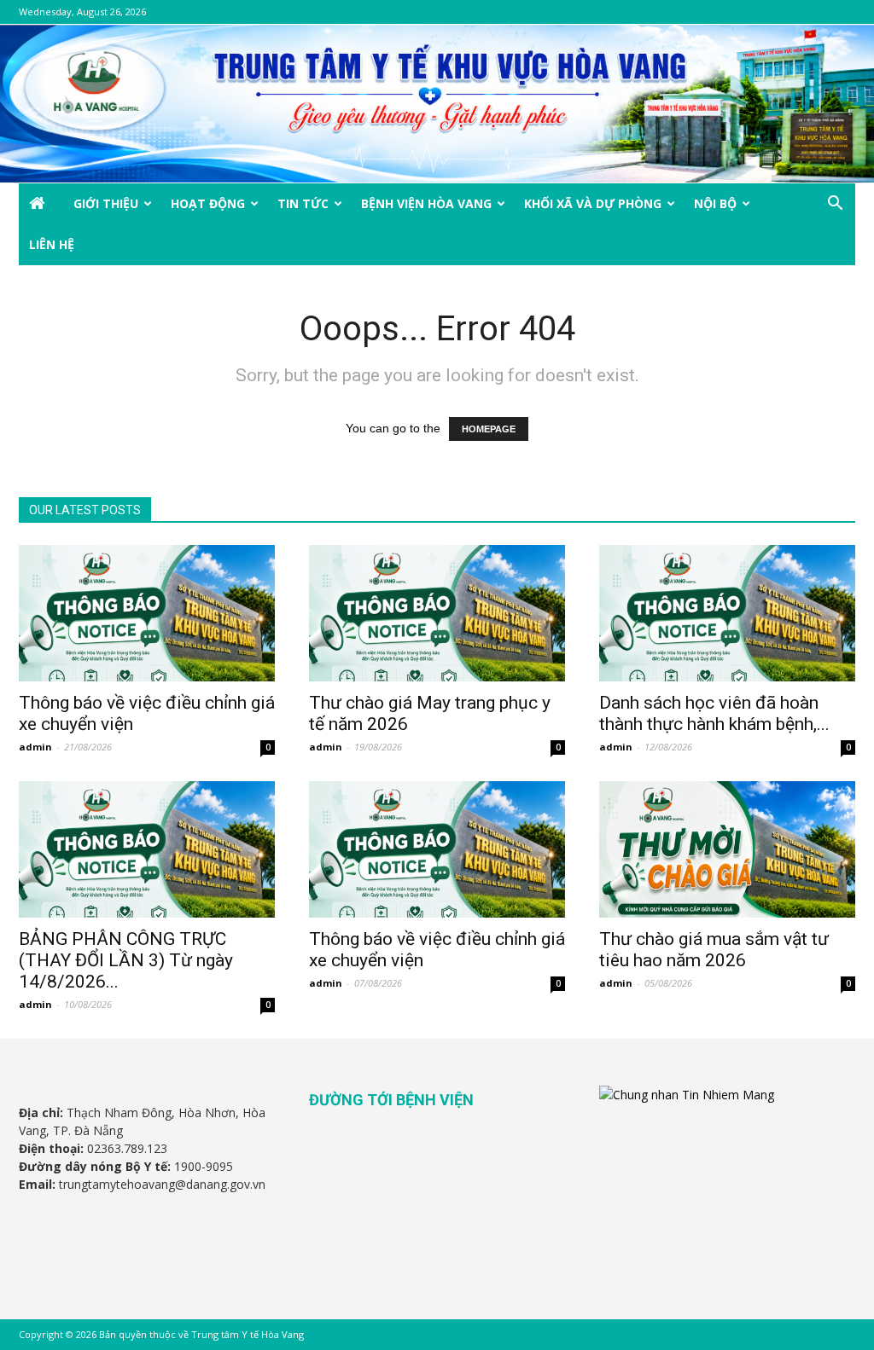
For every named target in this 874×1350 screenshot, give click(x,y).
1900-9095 (203, 1166)
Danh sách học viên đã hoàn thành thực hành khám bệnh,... (714, 713)
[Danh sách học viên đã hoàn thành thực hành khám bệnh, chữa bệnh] (727, 613)
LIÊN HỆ (51, 244)
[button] (834, 205)
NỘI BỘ (715, 203)
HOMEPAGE (489, 429)
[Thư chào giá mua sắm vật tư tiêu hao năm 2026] (727, 849)
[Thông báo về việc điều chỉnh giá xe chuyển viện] (147, 613)
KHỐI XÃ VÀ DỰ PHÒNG (592, 203)
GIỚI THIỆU (105, 203)
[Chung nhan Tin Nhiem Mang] (686, 1094)
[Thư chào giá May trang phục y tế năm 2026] (437, 613)
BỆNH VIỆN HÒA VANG (426, 203)
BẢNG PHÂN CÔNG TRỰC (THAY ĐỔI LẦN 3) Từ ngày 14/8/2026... (126, 960)
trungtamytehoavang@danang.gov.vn (162, 1184)
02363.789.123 (127, 1148)
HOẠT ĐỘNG (208, 203)
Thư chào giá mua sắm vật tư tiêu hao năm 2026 (714, 949)
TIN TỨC (303, 203)
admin (35, 746)
